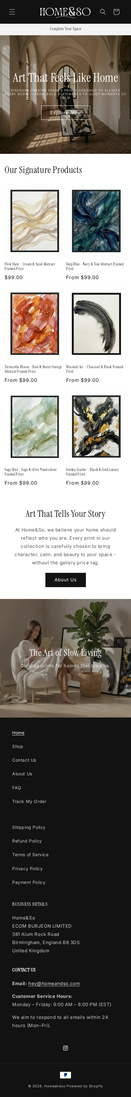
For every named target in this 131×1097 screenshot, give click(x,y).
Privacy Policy (27, 868)
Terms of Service (30, 854)
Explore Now (65, 112)
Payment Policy (28, 882)
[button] (12, 12)
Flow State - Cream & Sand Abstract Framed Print (30, 267)
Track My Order (29, 801)
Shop (17, 746)
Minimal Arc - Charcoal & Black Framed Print (94, 369)
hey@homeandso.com (54, 983)
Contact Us (24, 760)
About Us (66, 580)
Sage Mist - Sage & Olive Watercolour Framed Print (31, 472)
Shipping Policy (29, 827)
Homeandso (55, 1086)
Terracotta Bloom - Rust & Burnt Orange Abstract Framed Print (33, 369)
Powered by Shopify (85, 1086)
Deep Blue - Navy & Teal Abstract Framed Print (94, 267)
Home (18, 732)
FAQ (16, 787)
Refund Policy (27, 840)
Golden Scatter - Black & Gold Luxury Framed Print (92, 472)
